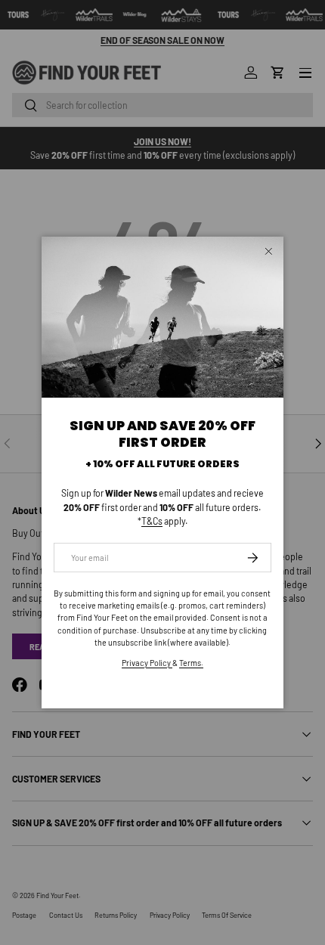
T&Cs (151, 521)
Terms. (191, 663)
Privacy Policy (147, 663)
